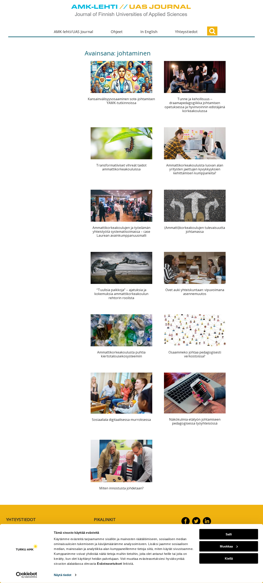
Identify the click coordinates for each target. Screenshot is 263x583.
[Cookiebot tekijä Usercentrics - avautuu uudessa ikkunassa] (27, 575)
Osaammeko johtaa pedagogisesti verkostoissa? (194, 354)
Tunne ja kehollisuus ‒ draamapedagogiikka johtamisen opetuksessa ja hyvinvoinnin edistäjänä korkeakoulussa (195, 105)
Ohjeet (117, 31)
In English (148, 31)
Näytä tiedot (62, 575)
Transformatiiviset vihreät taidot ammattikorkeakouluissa (121, 167)
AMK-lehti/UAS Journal (73, 31)
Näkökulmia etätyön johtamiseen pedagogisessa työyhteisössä (194, 421)
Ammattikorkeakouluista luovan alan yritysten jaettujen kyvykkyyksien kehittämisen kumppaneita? (194, 169)
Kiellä (229, 558)
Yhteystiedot (186, 31)
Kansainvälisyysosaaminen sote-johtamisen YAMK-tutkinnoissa (121, 101)
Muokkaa (226, 546)
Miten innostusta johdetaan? (121, 488)
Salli (229, 534)
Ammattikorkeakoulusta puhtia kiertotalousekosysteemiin (121, 354)
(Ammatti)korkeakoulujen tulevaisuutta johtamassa (194, 229)
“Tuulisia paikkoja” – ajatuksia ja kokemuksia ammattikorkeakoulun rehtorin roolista (121, 294)
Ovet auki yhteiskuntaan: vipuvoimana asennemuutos (194, 292)
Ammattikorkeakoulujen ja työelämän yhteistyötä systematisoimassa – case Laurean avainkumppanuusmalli (121, 231)
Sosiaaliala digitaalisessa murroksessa (121, 419)
